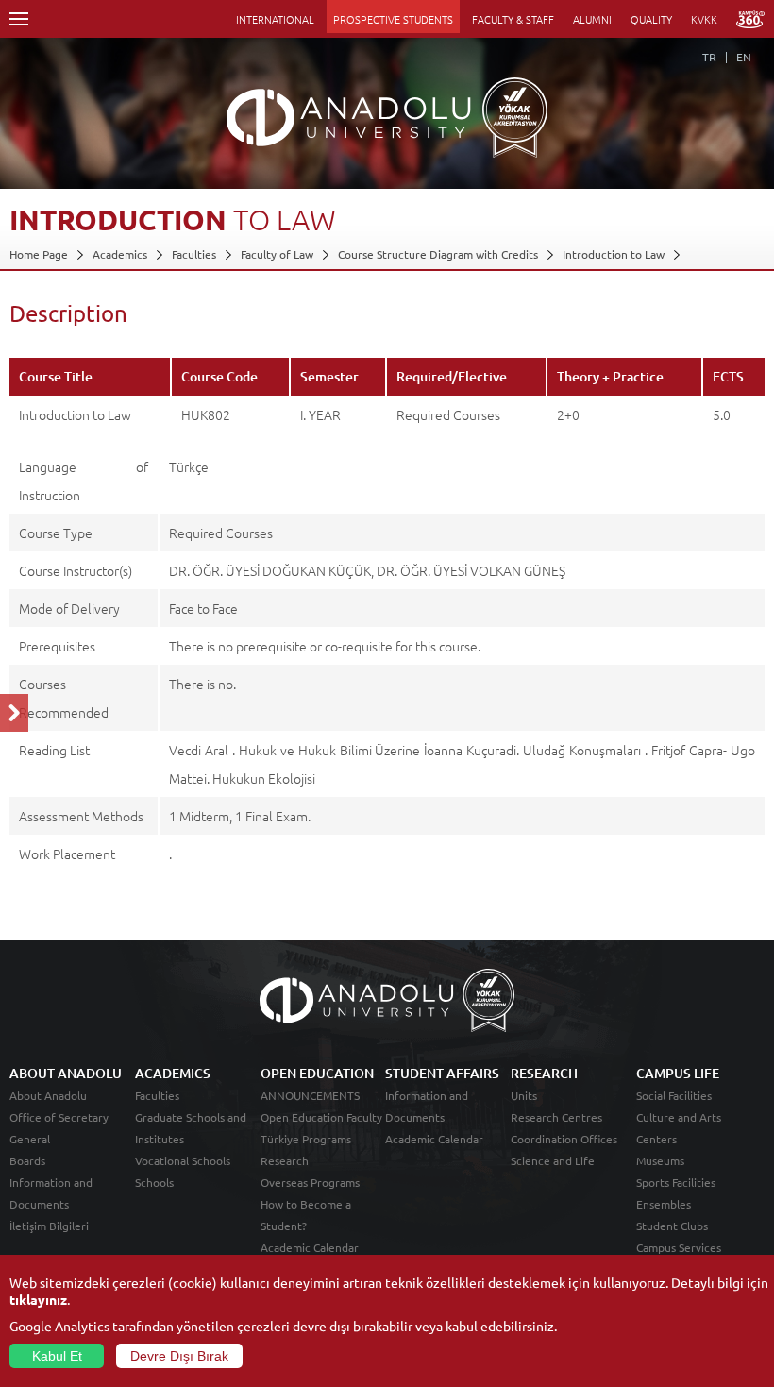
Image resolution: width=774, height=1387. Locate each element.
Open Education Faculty (321, 1117)
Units (524, 1095)
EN (743, 56)
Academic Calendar (310, 1247)
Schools (154, 1182)
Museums (660, 1160)
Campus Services (678, 1247)
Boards (27, 1160)
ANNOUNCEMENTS (310, 1095)
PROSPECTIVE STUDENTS (393, 18)
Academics (120, 254)
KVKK (704, 18)
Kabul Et (57, 1355)
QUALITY (651, 18)
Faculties (194, 254)
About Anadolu (48, 1095)
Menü (19, 19)
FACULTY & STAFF (513, 18)
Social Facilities (674, 1095)
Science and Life (553, 1160)
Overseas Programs (310, 1182)
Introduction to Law (614, 254)
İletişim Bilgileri (49, 1225)
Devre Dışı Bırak (179, 1355)
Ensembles (663, 1203)
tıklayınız (38, 1299)
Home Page (38, 254)
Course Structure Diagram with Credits (438, 254)
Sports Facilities (675, 1182)
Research (285, 1160)
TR (709, 56)
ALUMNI (592, 18)
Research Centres (556, 1117)
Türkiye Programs (306, 1138)
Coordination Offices (564, 1138)
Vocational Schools (182, 1160)
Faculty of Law (277, 254)
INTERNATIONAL (275, 18)
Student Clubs (672, 1225)
